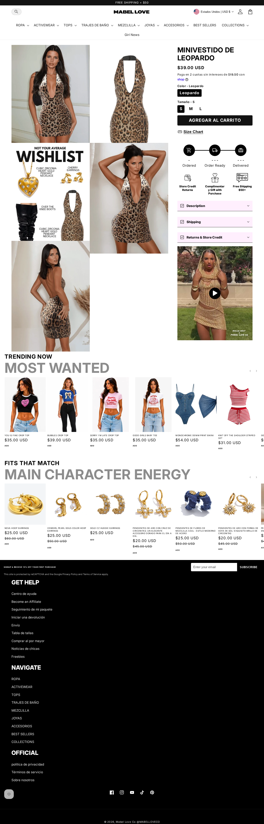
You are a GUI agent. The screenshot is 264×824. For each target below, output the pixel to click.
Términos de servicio (27, 772)
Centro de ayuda (24, 594)
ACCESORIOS (21, 726)
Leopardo (190, 92)
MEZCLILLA (20, 710)
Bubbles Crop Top (57, 435)
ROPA (15, 679)
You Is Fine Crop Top (17, 435)
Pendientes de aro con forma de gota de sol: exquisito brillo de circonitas (238, 531)
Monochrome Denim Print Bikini (195, 435)
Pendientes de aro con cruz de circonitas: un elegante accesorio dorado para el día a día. (152, 532)
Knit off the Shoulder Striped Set (236, 436)
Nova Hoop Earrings (17, 528)
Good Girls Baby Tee (145, 435)
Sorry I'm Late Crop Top (104, 435)
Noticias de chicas (25, 649)
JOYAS (16, 718)
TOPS (15, 695)
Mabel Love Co (126, 821)
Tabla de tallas (22, 633)
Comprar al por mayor (27, 641)
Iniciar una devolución (28, 617)
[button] (16, 12)
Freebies (18, 657)
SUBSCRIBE (249, 567)
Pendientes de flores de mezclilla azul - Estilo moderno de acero (195, 531)
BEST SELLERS (22, 734)
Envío (15, 625)
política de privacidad (27, 764)
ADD (7, 446)
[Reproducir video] (215, 293)
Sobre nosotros (22, 780)
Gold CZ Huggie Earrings (105, 528)
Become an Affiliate (26, 602)
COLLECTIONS (22, 742)
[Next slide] (257, 371)
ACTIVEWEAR (21, 687)
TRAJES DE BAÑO (25, 703)
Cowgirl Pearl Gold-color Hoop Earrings (66, 529)
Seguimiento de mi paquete (31, 609)
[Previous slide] (250, 371)
